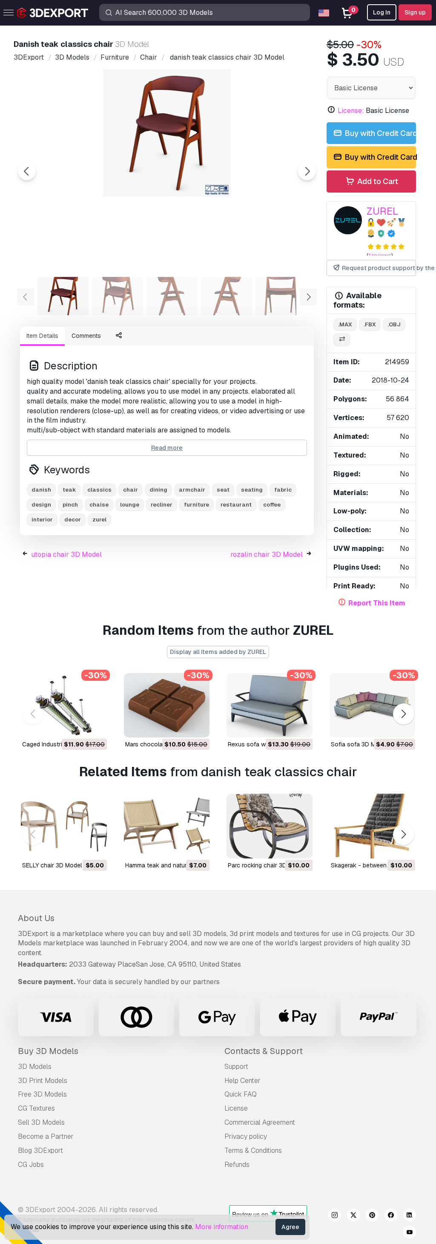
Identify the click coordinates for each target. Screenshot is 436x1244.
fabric (283, 489)
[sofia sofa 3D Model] (373, 705)
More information (221, 1226)
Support (236, 1066)
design (41, 504)
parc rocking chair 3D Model (266, 865)
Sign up (415, 12)
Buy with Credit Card (379, 133)
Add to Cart (377, 181)
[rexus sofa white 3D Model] (270, 705)
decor (72, 519)
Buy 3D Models (48, 1051)
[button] (403, 714)
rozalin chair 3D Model (266, 554)
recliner (161, 504)
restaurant (236, 504)
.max (345, 324)
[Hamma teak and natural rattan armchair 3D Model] (167, 826)
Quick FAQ (240, 1094)
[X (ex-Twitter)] (353, 1216)
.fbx (370, 324)
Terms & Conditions (253, 1150)
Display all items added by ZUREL (218, 652)
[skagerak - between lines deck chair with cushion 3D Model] (373, 826)
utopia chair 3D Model (66, 554)
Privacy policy (245, 1136)
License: (351, 110)
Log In (381, 12)
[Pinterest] (372, 1216)
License (236, 1108)
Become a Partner (46, 1136)
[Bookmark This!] (94, 725)
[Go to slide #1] (63, 296)
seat (223, 489)
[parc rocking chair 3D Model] (270, 826)
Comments (86, 336)
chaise (99, 504)
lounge (129, 504)
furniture (196, 504)
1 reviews (379, 255)
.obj (394, 324)
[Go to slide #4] (226, 296)
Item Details (42, 336)
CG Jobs (31, 1164)
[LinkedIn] (409, 1216)
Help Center (242, 1080)
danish (41, 489)
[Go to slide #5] (281, 296)
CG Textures (36, 1108)
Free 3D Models (42, 1094)
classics (99, 489)
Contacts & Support (263, 1051)
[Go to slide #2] (117, 296)
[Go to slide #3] (172, 296)
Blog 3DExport (40, 1150)
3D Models (35, 1066)
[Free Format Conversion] (342, 340)
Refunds (237, 1164)
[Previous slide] (27, 171)
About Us (36, 918)
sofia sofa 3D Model (359, 744)
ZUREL (383, 211)
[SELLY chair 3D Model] (64, 826)
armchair (192, 489)
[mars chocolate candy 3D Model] (167, 705)
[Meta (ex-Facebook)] (390, 1216)
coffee (272, 504)
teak (69, 489)
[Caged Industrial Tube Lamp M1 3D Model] (64, 705)
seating (252, 489)
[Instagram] (334, 1216)
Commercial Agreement (259, 1122)
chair (130, 489)
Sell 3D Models (41, 1122)
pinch (70, 504)
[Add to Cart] (77, 725)
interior (42, 519)
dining (158, 489)
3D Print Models (42, 1080)
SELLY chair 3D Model (52, 865)
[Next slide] (307, 171)
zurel (99, 519)
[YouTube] (409, 1233)
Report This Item (376, 603)
